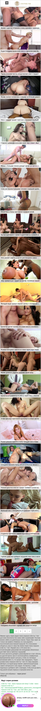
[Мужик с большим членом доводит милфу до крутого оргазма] (20, 156)
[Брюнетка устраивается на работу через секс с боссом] (20, 385)
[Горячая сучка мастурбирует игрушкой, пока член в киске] (20, 546)
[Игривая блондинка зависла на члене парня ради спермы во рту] (20, 340)
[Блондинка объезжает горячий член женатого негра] (20, 615)
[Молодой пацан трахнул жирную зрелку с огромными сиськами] (20, 294)
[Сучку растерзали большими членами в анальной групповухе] (20, 179)
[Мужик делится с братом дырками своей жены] (20, 363)
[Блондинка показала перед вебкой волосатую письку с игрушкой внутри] (20, 455)
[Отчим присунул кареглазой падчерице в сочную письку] (20, 409)
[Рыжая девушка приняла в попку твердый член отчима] (20, 432)
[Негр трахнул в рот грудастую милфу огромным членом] (20, 271)
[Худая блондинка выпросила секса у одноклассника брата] (20, 41)
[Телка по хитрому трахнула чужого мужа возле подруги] (20, 569)
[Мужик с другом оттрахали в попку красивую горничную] (20, 18)
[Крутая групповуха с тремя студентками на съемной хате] (20, 225)
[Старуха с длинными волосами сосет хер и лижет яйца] (20, 133)
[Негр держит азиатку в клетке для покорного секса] (20, 248)
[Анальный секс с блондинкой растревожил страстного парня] (20, 501)
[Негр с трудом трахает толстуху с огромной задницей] (20, 110)
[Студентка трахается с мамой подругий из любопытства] (20, 523)
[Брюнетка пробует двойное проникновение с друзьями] (20, 592)
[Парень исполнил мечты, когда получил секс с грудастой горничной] (20, 64)
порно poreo (21, 674)
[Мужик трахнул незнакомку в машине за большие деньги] (20, 87)
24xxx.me (3, 676)
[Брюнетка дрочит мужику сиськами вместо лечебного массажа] (20, 317)
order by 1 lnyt (6, 684)
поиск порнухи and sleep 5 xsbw (22, 684)
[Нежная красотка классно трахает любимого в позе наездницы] (20, 478)
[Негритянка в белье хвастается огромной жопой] (20, 202)
